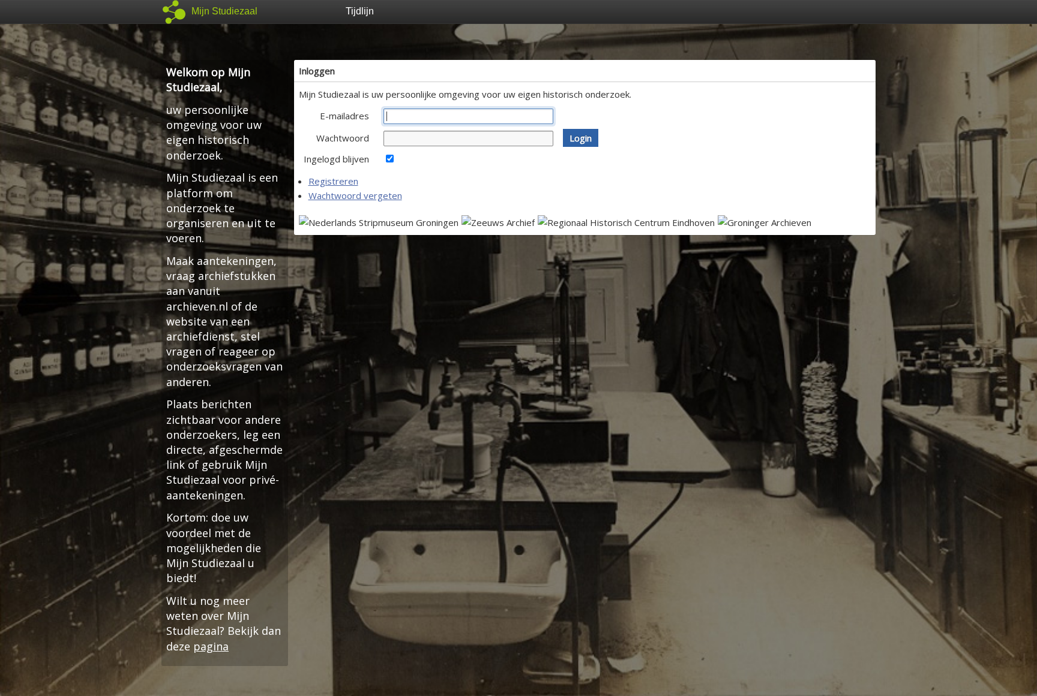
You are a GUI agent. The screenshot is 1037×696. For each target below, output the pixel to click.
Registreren (333, 181)
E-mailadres (344, 116)
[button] (580, 138)
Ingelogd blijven (336, 159)
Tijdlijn (360, 11)
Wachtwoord (342, 138)
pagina (211, 646)
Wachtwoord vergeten (355, 195)
